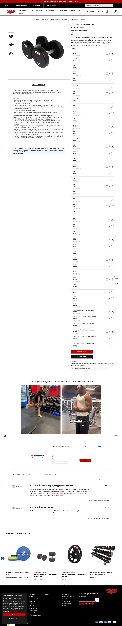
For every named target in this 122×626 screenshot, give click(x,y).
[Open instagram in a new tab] (86, 603)
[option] (116, 284)
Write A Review (85, 460)
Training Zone (51, 5)
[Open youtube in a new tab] (89, 603)
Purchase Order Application (68, 596)
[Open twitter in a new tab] (83, 603)
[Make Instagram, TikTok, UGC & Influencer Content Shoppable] (116, 436)
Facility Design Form (66, 605)
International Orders (32, 610)
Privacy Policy (31, 601)
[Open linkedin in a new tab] (92, 603)
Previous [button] (5, 1)
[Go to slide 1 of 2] (64, 584)
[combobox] (34, 474)
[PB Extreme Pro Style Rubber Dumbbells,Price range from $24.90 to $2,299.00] (47, 554)
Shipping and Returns (33, 608)
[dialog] (14, 608)
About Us (30, 596)
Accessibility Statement (33, 612)
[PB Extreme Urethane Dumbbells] (116, 282)
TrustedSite (47, 594)
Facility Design (21, 5)
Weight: (73, 48)
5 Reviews (72, 572)
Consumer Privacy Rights (34, 599)
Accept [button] (14, 614)
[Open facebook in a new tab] (80, 603)
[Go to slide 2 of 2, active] (67, 584)
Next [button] (116, 1)
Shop (7, 5)
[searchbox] (19, 474)
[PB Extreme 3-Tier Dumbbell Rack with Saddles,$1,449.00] (103, 554)
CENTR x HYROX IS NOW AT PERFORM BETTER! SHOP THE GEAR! (61, 1)
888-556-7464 (91, 12)
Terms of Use (31, 603)
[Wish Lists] (110, 12)
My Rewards (31, 605)
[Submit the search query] (114, 5)
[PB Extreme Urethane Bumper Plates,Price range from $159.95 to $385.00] (19, 554)
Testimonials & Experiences (34, 615)
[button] (41, 409)
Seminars (36, 5)
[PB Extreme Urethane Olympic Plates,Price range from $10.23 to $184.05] (75, 554)
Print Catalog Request (67, 603)
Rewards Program (66, 599)
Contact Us (101, 12)
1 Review (44, 572)
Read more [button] (59, 495)
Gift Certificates (31, 594)
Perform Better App (66, 601)
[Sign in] (106, 11)
